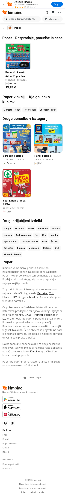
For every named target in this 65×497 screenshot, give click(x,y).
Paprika (54, 235)
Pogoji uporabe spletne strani (32, 488)
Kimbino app (37, 351)
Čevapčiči (8, 248)
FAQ (4, 434)
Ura (44, 235)
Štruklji (54, 241)
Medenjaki (34, 248)
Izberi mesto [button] (54, 19)
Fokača (21, 248)
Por (36, 235)
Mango (7, 228)
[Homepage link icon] (25, 377)
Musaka (55, 228)
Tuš (51, 293)
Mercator (42, 293)
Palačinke (43, 228)
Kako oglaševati (10, 464)
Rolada (47, 248)
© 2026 (32, 480)
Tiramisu (19, 228)
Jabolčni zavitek (29, 241)
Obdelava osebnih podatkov (32, 492)
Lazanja (8, 235)
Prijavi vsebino (9, 443)
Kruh (56, 248)
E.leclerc (7, 297)
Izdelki (5, 451)
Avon (43, 297)
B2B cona (7, 468)
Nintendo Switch (12, 254)
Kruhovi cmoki (23, 235)
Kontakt (6, 439)
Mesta (5, 447)
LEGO (31, 228)
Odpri (57, 4)
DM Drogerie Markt (24, 297)
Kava (44, 241)
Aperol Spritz (10, 241)
